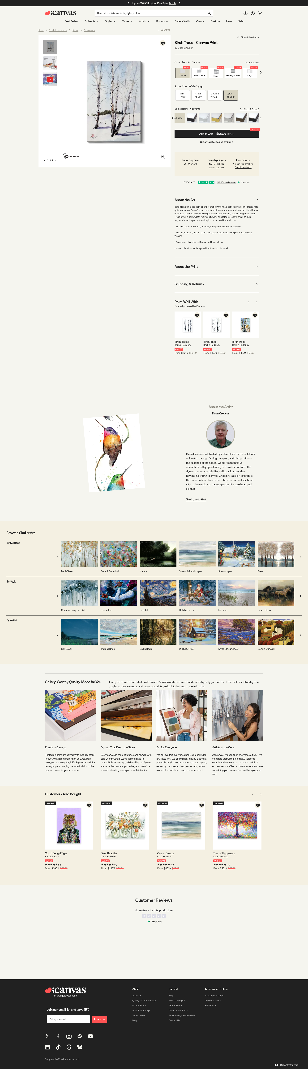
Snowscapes (89, 30)
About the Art (185, 200)
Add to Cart (229, 132)
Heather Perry (52, 856)
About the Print (186, 266)
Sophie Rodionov (183, 345)
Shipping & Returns (189, 284)
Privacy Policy (139, 1005)
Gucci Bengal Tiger (56, 853)
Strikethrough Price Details (182, 1015)
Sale (240, 21)
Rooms (160, 21)
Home (41, 30)
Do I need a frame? (249, 109)
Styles (108, 21)
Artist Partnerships (141, 1010)
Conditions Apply (243, 167)
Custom (215, 21)
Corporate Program (214, 995)
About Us (136, 995)
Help (171, 995)
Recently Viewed (289, 1064)
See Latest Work (196, 499)
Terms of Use (138, 1015)
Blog (134, 1020)
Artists (143, 21)
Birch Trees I (210, 341)
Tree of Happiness (224, 853)
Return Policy (175, 1005)
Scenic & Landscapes (58, 30)
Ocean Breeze (165, 853)
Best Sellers (71, 21)
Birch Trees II (182, 341)
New (229, 21)
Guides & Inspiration (178, 1010)
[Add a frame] (71, 156)
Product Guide (252, 62)
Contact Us (174, 1020)
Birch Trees (238, 341)
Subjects (90, 21)
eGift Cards (210, 1005)
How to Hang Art (177, 1000)
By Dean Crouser (184, 47)
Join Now (100, 1019)
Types (125, 21)
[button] (182, 73)
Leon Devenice (220, 856)
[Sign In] (253, 13)
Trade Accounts (213, 1000)
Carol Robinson (108, 856)
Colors (200, 21)
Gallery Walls (182, 21)
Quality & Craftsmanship (144, 1000)
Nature (75, 30)
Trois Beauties (109, 853)
